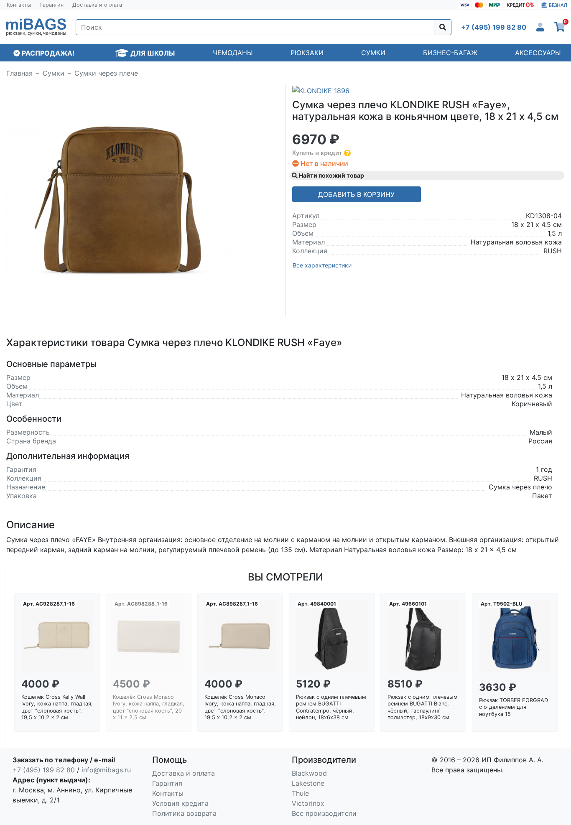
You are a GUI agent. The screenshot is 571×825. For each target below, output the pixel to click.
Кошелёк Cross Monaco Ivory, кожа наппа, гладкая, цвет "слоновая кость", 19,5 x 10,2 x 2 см (240, 707)
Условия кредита (180, 803)
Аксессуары (538, 52)
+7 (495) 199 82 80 (44, 770)
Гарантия (52, 5)
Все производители (324, 813)
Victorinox (308, 803)
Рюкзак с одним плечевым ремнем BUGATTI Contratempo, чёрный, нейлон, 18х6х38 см (331, 707)
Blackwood (309, 773)
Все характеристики (322, 265)
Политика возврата (184, 813)
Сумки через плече (106, 73)
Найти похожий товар (331, 175)
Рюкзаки (307, 52)
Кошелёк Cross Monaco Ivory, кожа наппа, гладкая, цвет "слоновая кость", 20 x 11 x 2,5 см (148, 707)
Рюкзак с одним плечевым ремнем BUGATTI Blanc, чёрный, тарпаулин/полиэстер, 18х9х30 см (422, 707)
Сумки (373, 52)
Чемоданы (233, 52)
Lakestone (308, 783)
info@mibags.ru (106, 770)
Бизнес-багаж (450, 52)
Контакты (19, 5)
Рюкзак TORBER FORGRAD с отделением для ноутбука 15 (513, 707)
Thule (300, 793)
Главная (19, 73)
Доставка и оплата (97, 5)
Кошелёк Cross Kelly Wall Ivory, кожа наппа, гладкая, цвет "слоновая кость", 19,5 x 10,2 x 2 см (57, 707)
